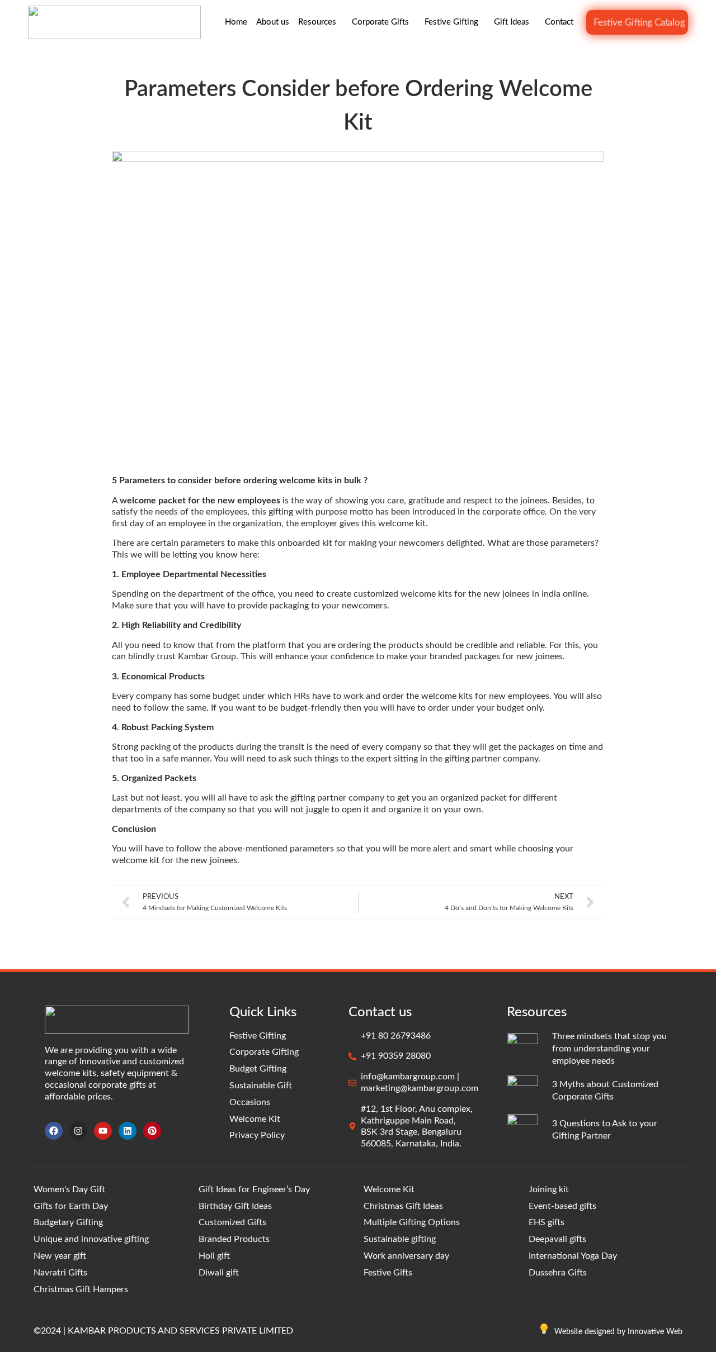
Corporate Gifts (380, 22)
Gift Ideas (511, 22)
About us (272, 22)
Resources (317, 22)
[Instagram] (78, 1131)
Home (236, 22)
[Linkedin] (127, 1131)
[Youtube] (103, 1131)
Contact (559, 22)
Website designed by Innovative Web (618, 1332)
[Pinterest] (152, 1131)
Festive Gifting (451, 22)
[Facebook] (54, 1131)
